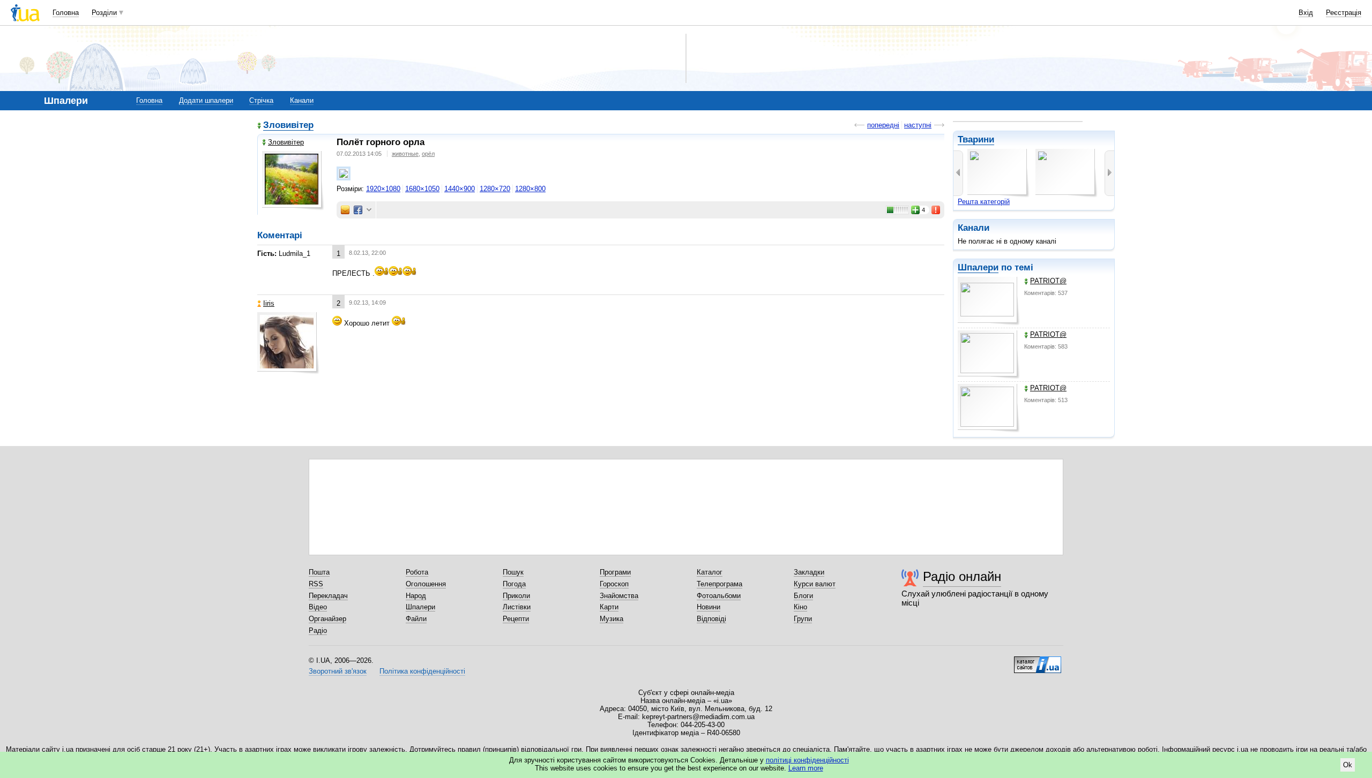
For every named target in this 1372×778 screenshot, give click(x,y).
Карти (609, 607)
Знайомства (619, 596)
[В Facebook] (358, 210)
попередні (883, 125)
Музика (611, 619)
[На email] (345, 210)
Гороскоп (614, 584)
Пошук (513, 572)
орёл (428, 153)
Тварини (976, 139)
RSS (316, 584)
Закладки (809, 572)
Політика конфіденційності (422, 671)
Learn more (805, 768)
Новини (708, 607)
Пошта (319, 572)
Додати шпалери (206, 100)
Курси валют (815, 584)
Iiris (268, 303)
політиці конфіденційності (807, 760)
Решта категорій (984, 202)
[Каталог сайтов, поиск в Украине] (1037, 660)
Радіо (318, 630)
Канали (302, 100)
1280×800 (530, 189)
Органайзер (327, 619)
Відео (318, 607)
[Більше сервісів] (369, 210)
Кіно (800, 607)
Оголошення (426, 584)
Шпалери (978, 267)
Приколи (516, 596)
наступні (917, 125)
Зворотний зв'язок (338, 671)
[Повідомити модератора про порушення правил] (936, 210)
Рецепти (516, 619)
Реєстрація (1343, 13)
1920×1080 (383, 189)
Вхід (1306, 13)
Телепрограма (719, 584)
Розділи (104, 13)
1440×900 (459, 189)
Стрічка (261, 100)
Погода (514, 584)
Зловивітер (288, 125)
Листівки (517, 607)
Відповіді (711, 619)
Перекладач (328, 596)
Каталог (709, 572)
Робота (417, 572)
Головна (66, 13)
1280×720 (495, 189)
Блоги (803, 596)
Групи (803, 619)
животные (405, 153)
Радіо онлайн (962, 576)
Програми (615, 572)
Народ (416, 596)
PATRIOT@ (1048, 281)
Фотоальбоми (719, 596)
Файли (416, 619)
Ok (1347, 765)
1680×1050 (422, 189)
